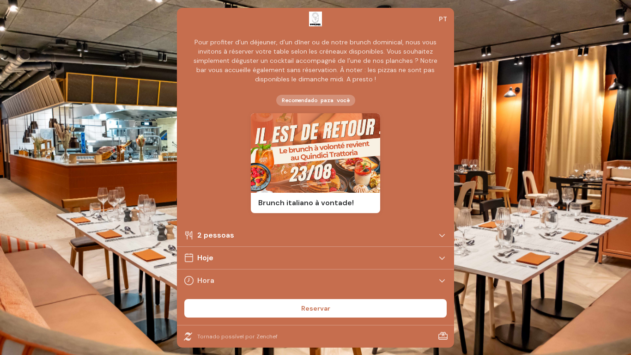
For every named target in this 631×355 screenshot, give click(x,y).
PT (443, 19)
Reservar (315, 308)
